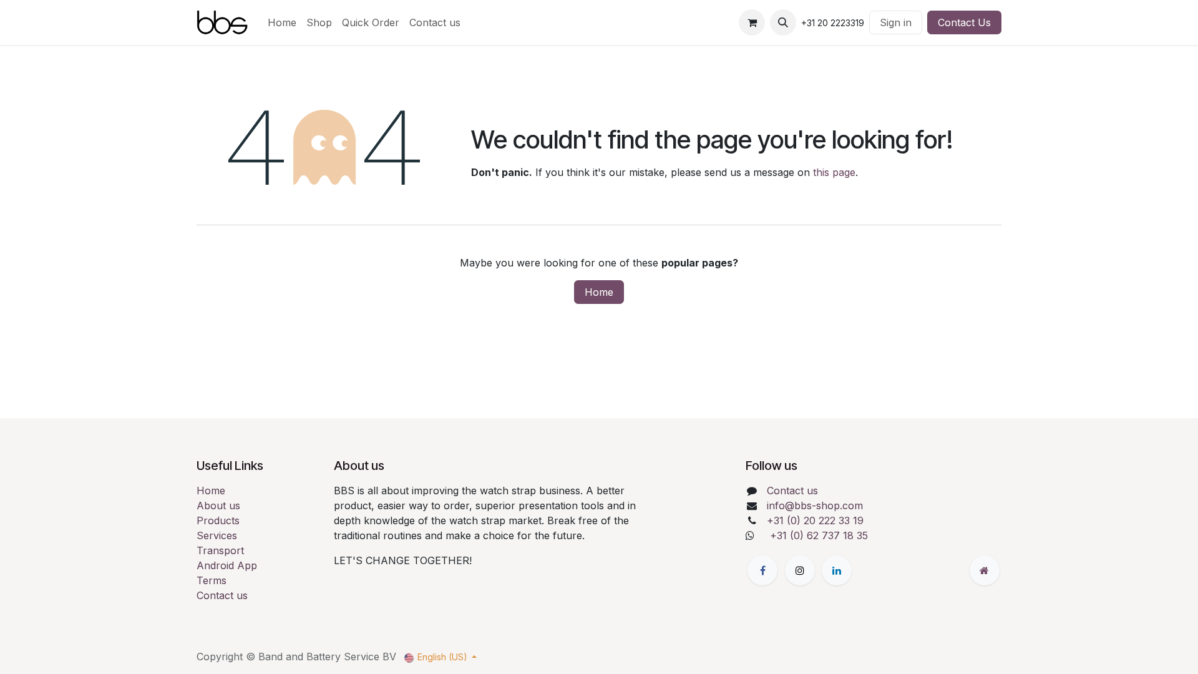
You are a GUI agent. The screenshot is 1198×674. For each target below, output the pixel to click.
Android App (227, 565)
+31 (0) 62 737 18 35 (819, 535)
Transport (220, 550)
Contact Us (964, 22)
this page (834, 172)
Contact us (222, 595)
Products (218, 520)
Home (599, 292)
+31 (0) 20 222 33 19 (815, 520)
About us (218, 505)
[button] (783, 22)
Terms (211, 580)
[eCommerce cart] (752, 22)
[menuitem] (282, 22)
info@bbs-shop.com (815, 505)
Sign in (896, 22)
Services (217, 535)
